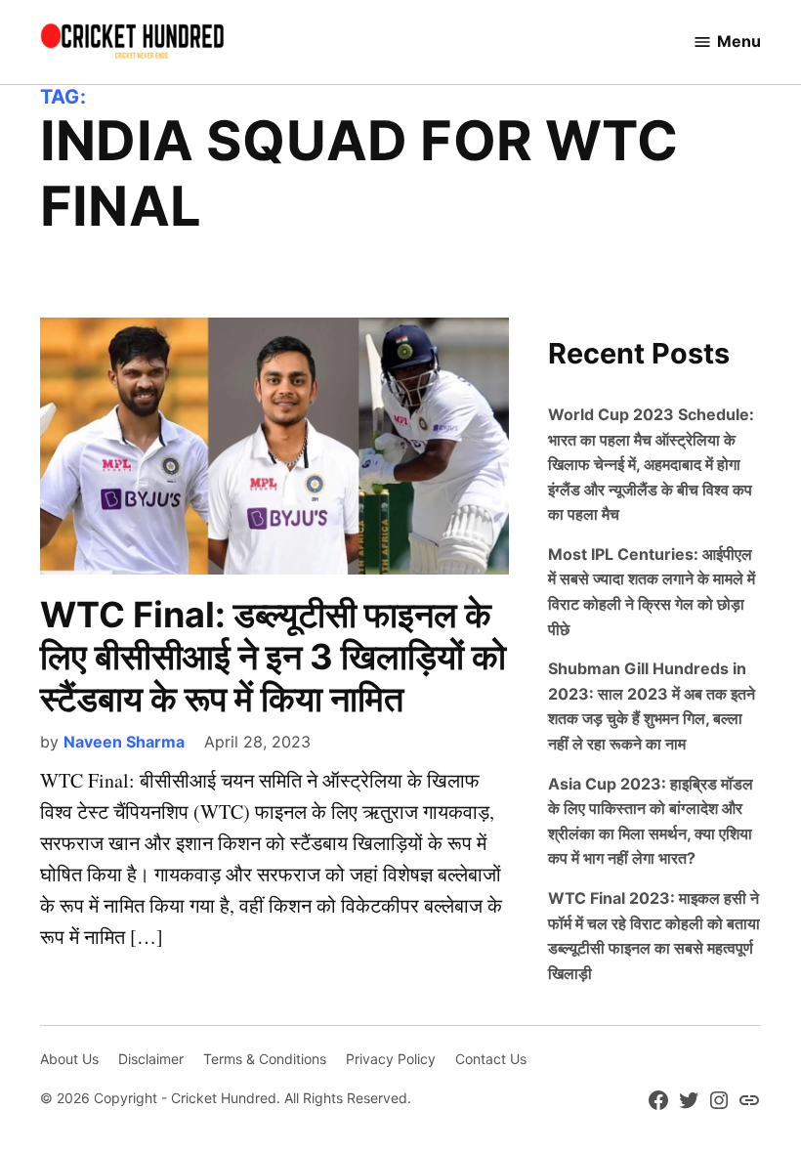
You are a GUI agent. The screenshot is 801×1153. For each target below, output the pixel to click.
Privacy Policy (391, 1058)
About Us (69, 1058)
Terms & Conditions (264, 1058)
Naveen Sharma (124, 741)
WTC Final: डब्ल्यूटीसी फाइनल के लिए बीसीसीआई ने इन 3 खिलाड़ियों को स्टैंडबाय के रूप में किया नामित (273, 656)
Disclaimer (151, 1058)
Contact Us (491, 1058)
